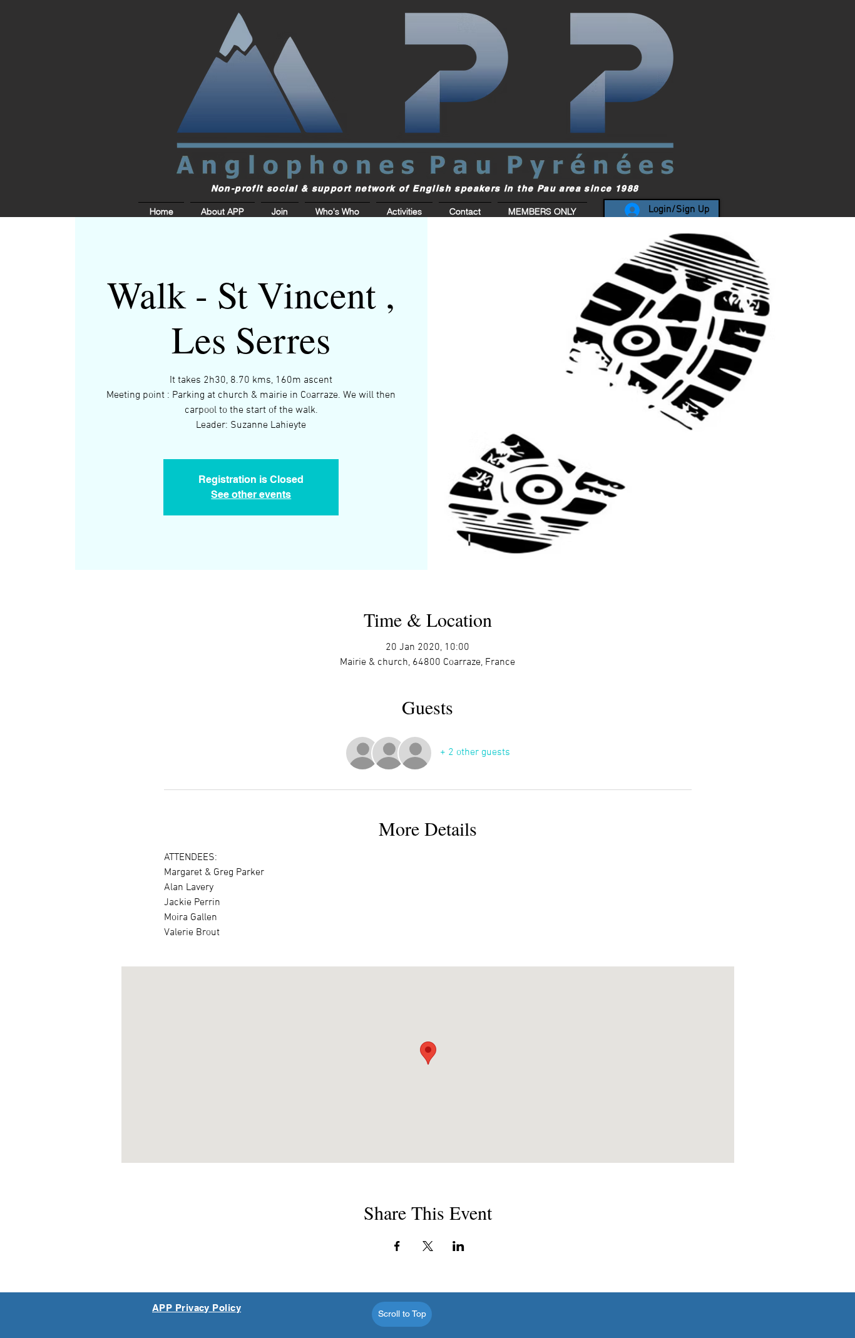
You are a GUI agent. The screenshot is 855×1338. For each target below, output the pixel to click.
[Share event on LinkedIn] (458, 1246)
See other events (251, 494)
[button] (540, 211)
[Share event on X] (428, 1246)
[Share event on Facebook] (397, 1246)
